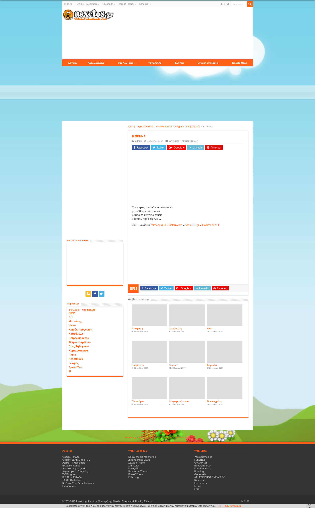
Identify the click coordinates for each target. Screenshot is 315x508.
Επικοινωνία (128, 501)
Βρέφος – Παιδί (126, 4)
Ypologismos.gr (203, 456)
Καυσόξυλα (76, 333)
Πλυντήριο (138, 401)
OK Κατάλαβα (233, 505)
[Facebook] (225, 4)
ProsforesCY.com (138, 471)
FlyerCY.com (135, 474)
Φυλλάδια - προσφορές (82, 309)
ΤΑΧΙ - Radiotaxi (71, 480)
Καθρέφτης (138, 365)
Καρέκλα (212, 365)
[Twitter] (228, 4)
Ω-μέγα (173, 365)
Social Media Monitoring (142, 456)
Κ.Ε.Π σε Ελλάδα (72, 477)
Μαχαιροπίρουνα (179, 401)
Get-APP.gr (200, 462)
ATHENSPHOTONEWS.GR (209, 477)
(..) (219, 505)
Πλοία (72, 354)
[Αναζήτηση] (250, 4)
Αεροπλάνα (76, 358)
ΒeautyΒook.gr (183, 437)
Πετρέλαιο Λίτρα (79, 337)
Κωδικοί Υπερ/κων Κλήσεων (78, 483)
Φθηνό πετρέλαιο (80, 342)
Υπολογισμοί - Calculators (166, 224)
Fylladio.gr (200, 459)
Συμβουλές (175, 328)
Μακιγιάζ (133, 468)
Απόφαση (137, 328)
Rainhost (199, 480)
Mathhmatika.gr (203, 468)
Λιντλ (72, 312)
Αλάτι (210, 328)
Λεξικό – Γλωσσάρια (87, 4)
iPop (196, 488)
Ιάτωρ (197, 485)
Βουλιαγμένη (214, 401)
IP (70, 371)
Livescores (200, 483)
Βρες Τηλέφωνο (79, 346)
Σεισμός (74, 363)
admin (138, 141)
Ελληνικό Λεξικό (71, 465)
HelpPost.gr (131, 437)
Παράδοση (107, 4)
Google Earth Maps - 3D (76, 459)
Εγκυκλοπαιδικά (164, 126)
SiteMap (116, 501)
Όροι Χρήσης (105, 501)
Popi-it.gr (143, 437)
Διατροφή (144, 4)
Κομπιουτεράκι (78, 350)
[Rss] (221, 4)
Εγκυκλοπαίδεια (145, 126)
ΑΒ (71, 317)
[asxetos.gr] (88, 14)
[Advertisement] (183, 33)
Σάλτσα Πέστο (136, 462)
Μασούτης (75, 321)
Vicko (72, 325)
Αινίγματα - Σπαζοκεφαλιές (187, 126)
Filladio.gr (134, 477)
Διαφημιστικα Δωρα (139, 459)
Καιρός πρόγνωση (80, 329)
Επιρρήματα (69, 485)
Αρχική (131, 126)
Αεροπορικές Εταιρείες (75, 471)
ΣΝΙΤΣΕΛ (133, 465)
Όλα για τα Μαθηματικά (161, 437)
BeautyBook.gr (202, 465)
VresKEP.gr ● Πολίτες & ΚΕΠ (202, 224)
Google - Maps (70, 456)
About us (92, 501)
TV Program (69, 474)
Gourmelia (200, 474)
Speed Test (76, 367)
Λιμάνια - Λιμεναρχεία (74, 468)
